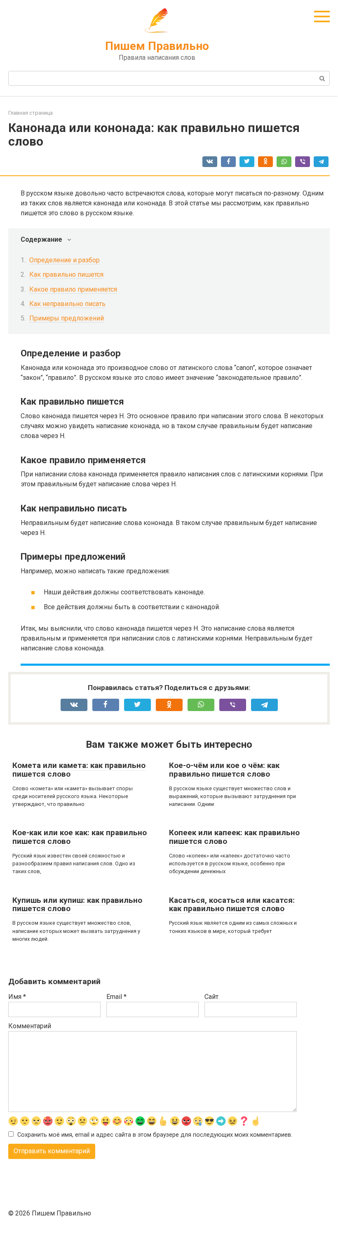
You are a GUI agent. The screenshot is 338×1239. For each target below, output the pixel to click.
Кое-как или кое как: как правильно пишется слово (79, 837)
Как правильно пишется (66, 274)
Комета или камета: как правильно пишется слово (79, 770)
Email (116, 997)
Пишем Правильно (157, 46)
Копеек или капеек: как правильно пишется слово (234, 837)
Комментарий (29, 1026)
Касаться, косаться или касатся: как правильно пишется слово (232, 904)
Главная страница (30, 113)
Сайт (211, 997)
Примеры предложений (66, 318)
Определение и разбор (64, 260)
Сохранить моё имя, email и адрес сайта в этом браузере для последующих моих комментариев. (154, 1134)
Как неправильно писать (67, 304)
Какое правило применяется (73, 289)
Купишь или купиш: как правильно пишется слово (77, 904)
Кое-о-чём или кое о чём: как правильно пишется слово (224, 770)
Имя (17, 997)
